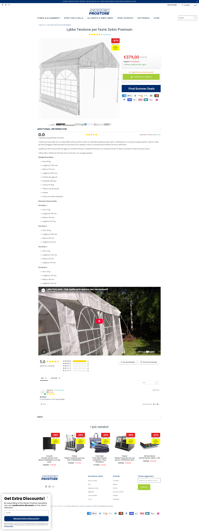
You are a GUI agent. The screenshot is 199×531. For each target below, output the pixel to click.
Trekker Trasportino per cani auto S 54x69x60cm (74, 459)
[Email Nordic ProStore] (9, 5)
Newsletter (116, 499)
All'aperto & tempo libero (100, 18)
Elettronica (144, 18)
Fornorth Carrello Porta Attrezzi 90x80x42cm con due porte (49, 460)
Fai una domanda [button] (129, 362)
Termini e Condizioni (85, 506)
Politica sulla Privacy (72, 506)
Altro (157, 18)
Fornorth (49, 456)
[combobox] (187, 18)
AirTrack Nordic (149, 456)
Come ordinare (92, 495)
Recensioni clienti (118, 492)
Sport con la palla (74, 18)
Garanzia (115, 495)
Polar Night (99, 456)
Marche (115, 484)
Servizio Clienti (92, 480)
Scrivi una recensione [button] (150, 362)
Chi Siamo (116, 480)
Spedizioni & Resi (93, 488)
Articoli (115, 488)
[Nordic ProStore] (99, 12)
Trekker (74, 456)
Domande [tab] (54, 378)
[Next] (118, 79)
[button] (173, 5)
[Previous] (40, 79)
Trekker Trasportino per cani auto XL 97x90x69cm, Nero (125, 459)
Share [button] (44, 404)
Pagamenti (91, 492)
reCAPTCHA (96, 506)
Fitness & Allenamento (48, 18)
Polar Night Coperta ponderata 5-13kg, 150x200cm (99, 460)
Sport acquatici (125, 18)
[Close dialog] (47, 497)
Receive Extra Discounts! (26, 518)
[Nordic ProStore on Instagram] (6, 5)
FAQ (89, 484)
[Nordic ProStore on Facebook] (2, 5)
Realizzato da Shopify (106, 506)
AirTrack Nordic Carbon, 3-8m (149, 458)
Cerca (90, 499)
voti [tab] (42, 378)
